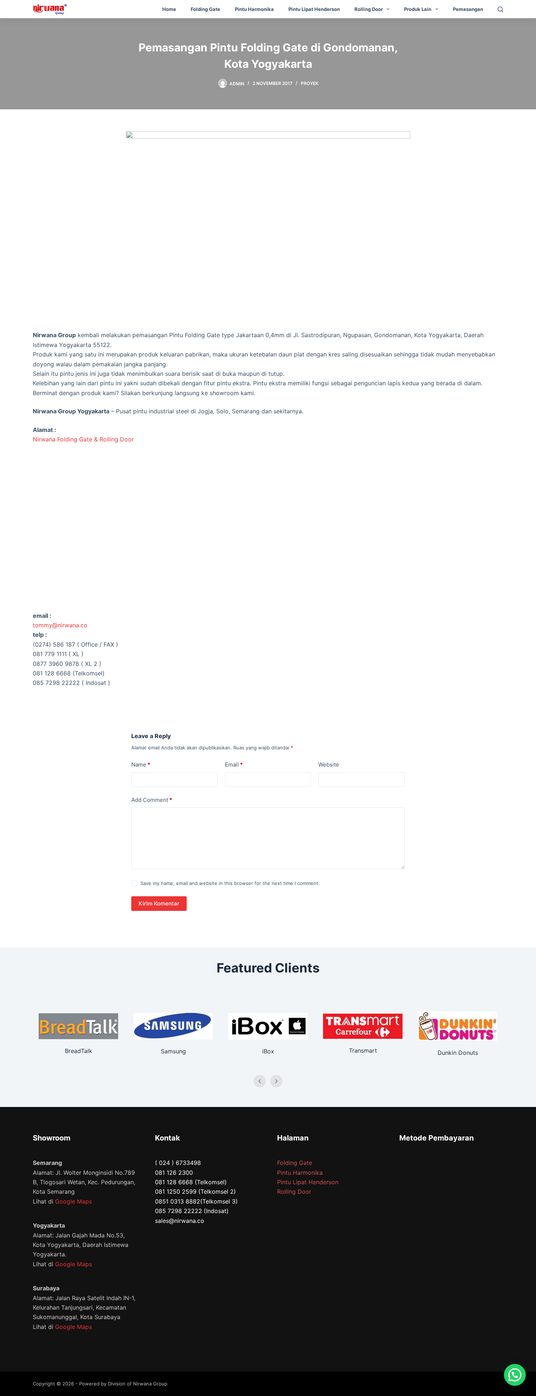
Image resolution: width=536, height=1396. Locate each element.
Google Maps (73, 1201)
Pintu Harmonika (254, 9)
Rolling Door (368, 9)
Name (140, 764)
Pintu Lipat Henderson (314, 9)
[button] (515, 1375)
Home (169, 9)
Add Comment (151, 799)
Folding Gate (205, 9)
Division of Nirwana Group (137, 1384)
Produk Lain (417, 9)
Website (328, 764)
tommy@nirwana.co (60, 625)
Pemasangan (468, 9)
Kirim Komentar (159, 903)
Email (234, 764)
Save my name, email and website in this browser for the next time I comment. (230, 883)
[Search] (500, 9)
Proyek (309, 83)
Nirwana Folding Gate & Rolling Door (83, 439)
